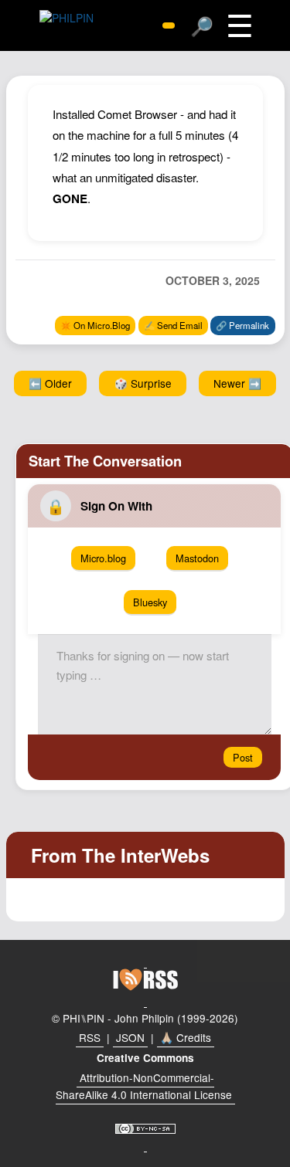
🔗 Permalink (242, 325)
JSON (130, 1037)
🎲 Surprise (143, 383)
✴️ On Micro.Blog (95, 325)
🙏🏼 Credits (185, 1037)
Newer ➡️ (237, 383)
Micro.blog (103, 558)
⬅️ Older (50, 383)
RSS (90, 1037)
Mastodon (197, 558)
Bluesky (150, 602)
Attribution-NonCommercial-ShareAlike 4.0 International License (144, 1086)
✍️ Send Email (173, 325)
